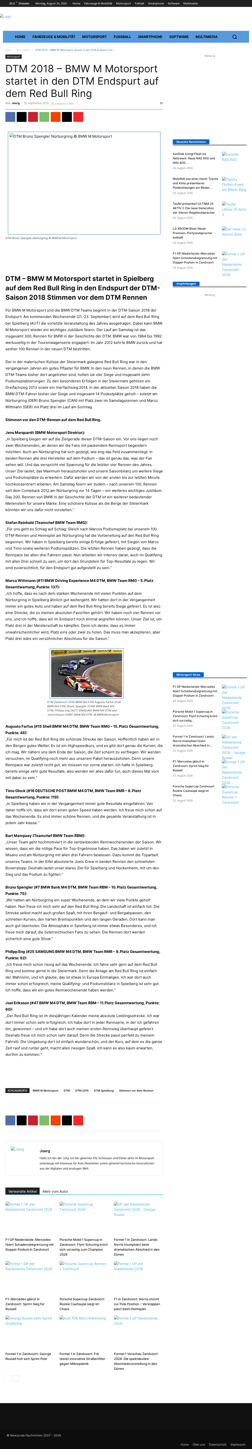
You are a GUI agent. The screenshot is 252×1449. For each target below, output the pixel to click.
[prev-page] (8, 1378)
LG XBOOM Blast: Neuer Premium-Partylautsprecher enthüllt (192, 233)
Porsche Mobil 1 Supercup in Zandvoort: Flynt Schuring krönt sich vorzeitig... (195, 716)
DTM (67, 1090)
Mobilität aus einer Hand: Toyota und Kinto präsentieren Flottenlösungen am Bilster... (195, 183)
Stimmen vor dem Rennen (136, 1090)
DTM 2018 (82, 1090)
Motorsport (23, 49)
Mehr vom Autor (55, 1191)
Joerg (16, 103)
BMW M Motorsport (45, 1090)
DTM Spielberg (104, 1090)
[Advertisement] (84, 254)
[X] (22, 117)
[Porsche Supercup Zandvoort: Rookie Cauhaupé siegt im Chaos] (84, 1278)
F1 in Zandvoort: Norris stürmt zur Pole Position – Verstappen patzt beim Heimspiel (137, 1304)
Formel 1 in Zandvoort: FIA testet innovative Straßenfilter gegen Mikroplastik (82, 1359)
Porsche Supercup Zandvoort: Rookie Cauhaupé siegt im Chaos (82, 1304)
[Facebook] (10, 117)
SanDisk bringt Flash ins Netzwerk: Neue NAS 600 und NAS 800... (194, 158)
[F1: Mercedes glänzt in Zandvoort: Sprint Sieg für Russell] (29, 1278)
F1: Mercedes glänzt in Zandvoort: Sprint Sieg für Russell (25, 1304)
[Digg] (67, 117)
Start (8, 49)
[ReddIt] (56, 117)
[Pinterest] (33, 117)
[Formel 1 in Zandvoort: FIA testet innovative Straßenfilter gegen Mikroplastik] (84, 1332)
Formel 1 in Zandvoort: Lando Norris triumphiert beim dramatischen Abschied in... (193, 741)
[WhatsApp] (44, 117)
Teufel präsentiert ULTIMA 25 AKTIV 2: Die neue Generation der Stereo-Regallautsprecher (194, 208)
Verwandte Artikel (22, 1191)
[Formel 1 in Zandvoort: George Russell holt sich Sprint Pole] (29, 1332)
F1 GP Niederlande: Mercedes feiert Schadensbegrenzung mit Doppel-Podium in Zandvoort (29, 1244)
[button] (234, 37)
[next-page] (16, 1378)
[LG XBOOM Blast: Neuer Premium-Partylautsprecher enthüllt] (234, 235)
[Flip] (78, 117)
